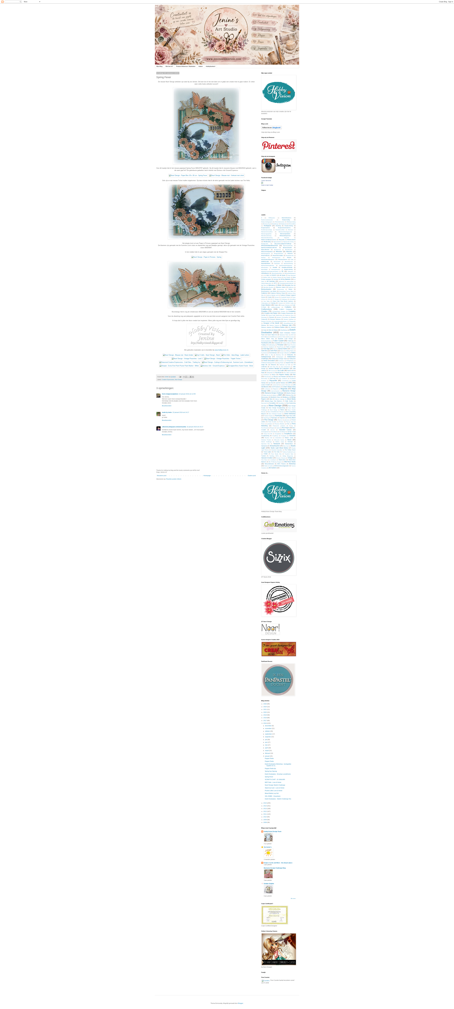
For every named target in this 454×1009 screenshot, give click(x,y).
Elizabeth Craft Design (285, 338)
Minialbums (286, 397)
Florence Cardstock (268, 347)
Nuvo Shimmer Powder (275, 413)
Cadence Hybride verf (272, 295)
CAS (269, 299)
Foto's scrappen (291, 347)
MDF (280, 395)
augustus (268, 737)
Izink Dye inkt (274, 366)
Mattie (274, 395)
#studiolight (264, 269)
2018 (265, 718)
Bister (279, 285)
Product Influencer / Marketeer (185, 66)
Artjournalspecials (266, 283)
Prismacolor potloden (279, 425)
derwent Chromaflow (282, 317)
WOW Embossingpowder (281, 466)
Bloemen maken (281, 287)
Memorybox (264, 397)
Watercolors (282, 459)
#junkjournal (277, 249)
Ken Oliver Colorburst (290, 372)
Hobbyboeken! (210, 66)
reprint (278, 427)
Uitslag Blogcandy (287, 456)
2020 (265, 712)
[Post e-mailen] (180, 376)
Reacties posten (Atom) (173, 479)
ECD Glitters (264, 336)
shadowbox (278, 437)
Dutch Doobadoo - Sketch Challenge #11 (278, 799)
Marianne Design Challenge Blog (275, 868)
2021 (265, 709)
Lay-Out (270, 382)
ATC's (275, 283)
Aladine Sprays (277, 277)
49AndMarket (265, 273)
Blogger (240, 1003)
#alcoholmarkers (286, 217)
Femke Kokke (286, 343)
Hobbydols (290, 354)
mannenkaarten (275, 391)
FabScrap (290, 340)
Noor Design (178, 379)
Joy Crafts (280, 370)
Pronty (291, 425)
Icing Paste (280, 362)
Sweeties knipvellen (276, 450)
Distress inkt (287, 325)
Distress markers (266, 327)
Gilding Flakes (290, 350)
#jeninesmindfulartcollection (269, 247)
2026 (265, 704)
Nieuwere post (161, 475)
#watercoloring (288, 269)
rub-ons (272, 429)
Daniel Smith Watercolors (275, 315)
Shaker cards (289, 437)
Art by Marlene (285, 279)
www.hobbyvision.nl (221, 350)
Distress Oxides (279, 327)
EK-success (290, 336)
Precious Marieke (279, 423)
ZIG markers (272, 468)
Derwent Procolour (266, 321)
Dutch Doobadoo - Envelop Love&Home (278, 774)
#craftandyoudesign (266, 229)
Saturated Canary (285, 430)
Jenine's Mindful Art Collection (278, 368)
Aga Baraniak (292, 275)
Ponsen (281, 421)
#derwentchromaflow (267, 231)
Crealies (264, 311)
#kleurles (289, 251)
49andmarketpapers (290, 273)
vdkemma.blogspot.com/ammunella (174, 427)
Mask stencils (267, 395)
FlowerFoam (280, 347)
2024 (265, 707)
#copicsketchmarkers (284, 227)
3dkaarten (290, 271)
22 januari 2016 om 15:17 (195, 427)
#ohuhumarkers (282, 259)
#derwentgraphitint (266, 233)
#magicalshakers (278, 253)
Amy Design (287, 277)
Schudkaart (274, 431)
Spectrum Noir (265, 443)
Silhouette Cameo (279, 440)
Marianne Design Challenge (274, 393)
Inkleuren (273, 364)
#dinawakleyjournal (285, 235)
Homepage (207, 475)
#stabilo (275, 267)
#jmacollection (265, 249)
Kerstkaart (266, 374)
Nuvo (282, 410)
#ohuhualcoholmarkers (267, 259)
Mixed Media (291, 399)
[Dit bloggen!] (186, 377)
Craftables (288, 307)
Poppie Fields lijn (270, 768)
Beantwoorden (166, 406)
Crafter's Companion (285, 309)
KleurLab (290, 376)
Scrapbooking (265, 435)
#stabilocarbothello (287, 267)
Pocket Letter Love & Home (273, 790)
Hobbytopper (279, 356)
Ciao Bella (267, 301)
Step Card (286, 446)
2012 (265, 811)
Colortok (280, 303)
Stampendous (289, 443)
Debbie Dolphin (269, 883)
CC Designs (275, 299)
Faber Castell (278, 341)
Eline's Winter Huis (267, 338)
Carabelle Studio (285, 297)
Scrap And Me (268, 433)
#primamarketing (288, 263)
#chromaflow (292, 224)
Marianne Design (289, 391)
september (268, 734)
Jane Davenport (285, 366)
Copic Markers (266, 305)
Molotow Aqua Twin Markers (273, 401)
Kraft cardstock (283, 378)
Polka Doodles (272, 421)
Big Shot (263, 285)
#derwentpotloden (285, 233)
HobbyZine (292, 358)
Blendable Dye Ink (290, 285)
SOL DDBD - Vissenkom (272, 796)
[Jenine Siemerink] (262, 183)
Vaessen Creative (267, 458)
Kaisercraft (290, 370)
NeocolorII (264, 403)
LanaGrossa (285, 380)
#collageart (267, 226)
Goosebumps (273, 352)
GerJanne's (268, 847)
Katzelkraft (278, 372)
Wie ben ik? (169, 66)
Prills (288, 423)
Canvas (277, 297)
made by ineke (167, 412)
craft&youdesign (275, 307)
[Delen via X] (188, 377)
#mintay (263, 257)
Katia (262, 372)
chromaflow (292, 299)
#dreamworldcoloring (267, 237)
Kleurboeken (267, 376)
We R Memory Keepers (275, 461)
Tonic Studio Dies (276, 454)
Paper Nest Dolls (291, 415)
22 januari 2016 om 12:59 (187, 394)
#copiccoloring (289, 225)
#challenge (275, 224)
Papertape (274, 417)
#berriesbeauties (279, 222)
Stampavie (276, 444)
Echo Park (282, 336)
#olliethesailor (265, 261)
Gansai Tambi (282, 349)
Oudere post (252, 475)
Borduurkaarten (266, 289)
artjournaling (290, 281)
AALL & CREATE (271, 275)
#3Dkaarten (272, 217)
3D (282, 271)
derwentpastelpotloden (280, 321)
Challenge (284, 299)
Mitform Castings (279, 399)
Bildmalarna (271, 285)
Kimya (273, 374)
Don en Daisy (273, 330)
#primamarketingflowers (267, 265)
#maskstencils (289, 255)
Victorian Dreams (280, 458)
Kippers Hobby (284, 374)
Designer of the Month (271, 323)
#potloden (277, 263)
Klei (294, 374)
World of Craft (268, 466)
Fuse (274, 348)
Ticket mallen (267, 452)
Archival (276, 279)
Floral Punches (291, 345)
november (268, 728)
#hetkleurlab (264, 243)
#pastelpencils (289, 261)
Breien (290, 289)
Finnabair (280, 345)
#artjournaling (286, 219)
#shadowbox (264, 267)
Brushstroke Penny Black (286, 291)
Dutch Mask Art (272, 334)
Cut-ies (263, 315)
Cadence (264, 293)
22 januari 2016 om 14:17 (180, 412)
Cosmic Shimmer (285, 305)
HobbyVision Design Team (279, 358)
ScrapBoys (275, 435)
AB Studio (282, 275)
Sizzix (289, 440)
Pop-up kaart (289, 421)
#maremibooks (265, 255)
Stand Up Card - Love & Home (274, 788)
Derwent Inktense (275, 319)
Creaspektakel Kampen (279, 311)
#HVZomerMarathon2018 (269, 245)
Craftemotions (266, 309)
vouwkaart (273, 459)
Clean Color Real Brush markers (283, 301)
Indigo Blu (264, 364)
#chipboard (283, 224)
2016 (265, 723)
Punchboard (264, 427)
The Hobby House (290, 450)
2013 (265, 808)
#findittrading (267, 241)
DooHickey (284, 330)
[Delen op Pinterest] (193, 377)
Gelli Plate (273, 351)
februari (267, 753)
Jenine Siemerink (266, 180)
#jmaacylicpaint (287, 247)
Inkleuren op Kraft (284, 364)
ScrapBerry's (288, 433)
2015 (265, 803)
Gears (292, 348)
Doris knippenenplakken (170, 394)
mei (266, 745)
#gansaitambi (277, 241)
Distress (263, 325)
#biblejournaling (291, 222)
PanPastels (278, 416)
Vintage (290, 458)
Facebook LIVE (266, 343)
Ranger (272, 427)
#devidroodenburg (266, 235)
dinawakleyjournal (288, 323)
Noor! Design (273, 410)
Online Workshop (290, 414)
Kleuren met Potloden (280, 376)
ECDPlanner (273, 336)
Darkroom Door (289, 315)
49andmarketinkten (277, 273)
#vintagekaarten (275, 269)
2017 (265, 720)
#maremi (290, 253)
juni (266, 742)
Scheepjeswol (265, 431)
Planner (280, 420)
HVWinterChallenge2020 (268, 362)
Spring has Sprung (271, 771)
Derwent (271, 317)
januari (267, 756)
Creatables (292, 311)
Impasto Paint (290, 362)
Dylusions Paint (284, 334)
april (266, 748)
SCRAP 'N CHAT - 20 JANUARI (275, 779)
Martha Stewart (291, 393)
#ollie (292, 259)
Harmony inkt (280, 354)
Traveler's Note (289, 454)
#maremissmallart (278, 255)
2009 (265, 820)
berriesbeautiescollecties (286, 283)
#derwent (290, 229)
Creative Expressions (168, 379)
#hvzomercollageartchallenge (283, 243)
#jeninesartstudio (288, 245)
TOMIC (266, 454)
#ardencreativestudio (267, 219)
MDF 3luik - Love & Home (273, 782)
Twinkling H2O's (274, 456)
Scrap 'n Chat (292, 431)
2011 (265, 814)
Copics (276, 305)
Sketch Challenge (266, 441)
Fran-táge (266, 349)
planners (286, 420)
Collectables (264, 303)
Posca (263, 423)
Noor (264, 405)
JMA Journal (271, 370)
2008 (265, 822)
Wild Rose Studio (290, 462)
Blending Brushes (268, 287)
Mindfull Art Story (275, 397)
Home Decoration (269, 360)
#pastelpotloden (265, 263)
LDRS (290, 383)
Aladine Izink (266, 277)
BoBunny (291, 287)
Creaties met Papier (270, 313)
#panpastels (277, 261)
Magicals (275, 388)
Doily (264, 330)
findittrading (271, 345)
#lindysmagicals (265, 253)
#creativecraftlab (280, 229)
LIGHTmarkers (276, 386)
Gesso (282, 350)
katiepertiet (270, 372)
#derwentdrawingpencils (285, 231)
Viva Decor (264, 459)
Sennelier (292, 435)
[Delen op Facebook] (191, 377)
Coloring (273, 303)
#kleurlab (279, 251)
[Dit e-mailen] (184, 377)
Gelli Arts (264, 351)
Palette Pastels (268, 415)
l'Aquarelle (273, 380)
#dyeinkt (286, 237)
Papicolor (282, 417)
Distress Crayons (274, 325)
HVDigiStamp (290, 360)
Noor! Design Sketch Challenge (275, 785)
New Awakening (291, 403)
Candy (269, 297)
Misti (271, 399)
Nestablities (272, 403)
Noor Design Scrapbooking (277, 407)
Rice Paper (285, 428)
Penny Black (291, 418)
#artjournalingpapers (267, 222)
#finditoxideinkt (291, 239)
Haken (201, 66)
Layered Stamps (280, 382)
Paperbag (266, 417)
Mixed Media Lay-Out (272, 793)
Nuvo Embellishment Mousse (276, 411)
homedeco (281, 360)
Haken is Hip (269, 354)
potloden (269, 423)
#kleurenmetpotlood (267, 251)
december (268, 726)
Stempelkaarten (275, 446)
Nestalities (281, 403)
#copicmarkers (265, 227)
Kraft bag (272, 378)
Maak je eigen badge (267, 185)
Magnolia (284, 389)
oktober (267, 731)
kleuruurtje (264, 378)
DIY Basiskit (292, 327)
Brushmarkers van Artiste (268, 291)
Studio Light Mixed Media (279, 448)
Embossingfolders (266, 340)
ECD (292, 334)
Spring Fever (269, 777)
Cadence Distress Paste (278, 293)
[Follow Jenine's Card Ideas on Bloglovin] (271, 129)
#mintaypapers (276, 257)
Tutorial (263, 456)
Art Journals (271, 281)
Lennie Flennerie (285, 384)
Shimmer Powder (266, 440)
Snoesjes (290, 441)
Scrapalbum (278, 433)
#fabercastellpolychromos (268, 239)
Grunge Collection (284, 352)
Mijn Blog (159, 66)
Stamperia (264, 446)
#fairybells (282, 239)
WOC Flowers (281, 464)
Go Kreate (264, 352)
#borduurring (266, 224)
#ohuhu (289, 257)
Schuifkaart (282, 431)
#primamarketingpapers (285, 265)
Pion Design (268, 420)
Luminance (267, 388)
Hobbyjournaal (266, 357)
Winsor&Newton (269, 464)
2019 (265, 715)
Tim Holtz (277, 452)
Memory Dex (290, 395)
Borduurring (280, 289)
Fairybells (277, 343)
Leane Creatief (265, 384)
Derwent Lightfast (289, 319)
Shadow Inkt (268, 437)
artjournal (281, 281)
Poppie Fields (269, 758)
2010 (265, 817)
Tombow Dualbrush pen (289, 452)
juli (266, 739)
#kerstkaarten (289, 249)
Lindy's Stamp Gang (289, 387)
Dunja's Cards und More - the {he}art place (278, 863)
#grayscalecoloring (288, 241)
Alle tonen (293, 898)
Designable (292, 321)
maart (267, 750)
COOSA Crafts (289, 303)
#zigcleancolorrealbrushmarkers (269, 271)
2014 (265, 806)
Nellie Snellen (289, 401)
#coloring (278, 225)
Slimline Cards (279, 441)
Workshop (292, 464)
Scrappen (283, 435)
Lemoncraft (276, 384)
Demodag (264, 317)
